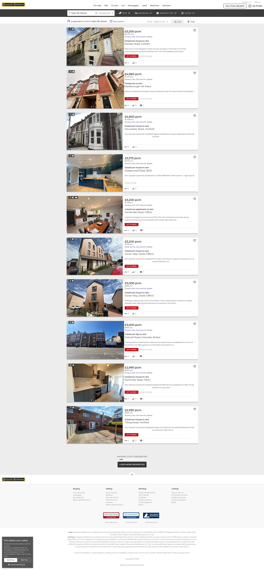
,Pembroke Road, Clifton (132, 214)
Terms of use (144, 553)
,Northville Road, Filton (132, 383)
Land (144, 5)
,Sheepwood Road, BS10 (132, 173)
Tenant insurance (145, 500)
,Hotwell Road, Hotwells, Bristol (132, 340)
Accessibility (122, 553)
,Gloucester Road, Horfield (132, 131)
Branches (154, 5)
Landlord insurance (178, 497)
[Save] (194, 30)
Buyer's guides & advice (81, 500)
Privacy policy (111, 553)
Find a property (79, 493)
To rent (114, 5)
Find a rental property (147, 493)
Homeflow (140, 565)
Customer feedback (82, 553)
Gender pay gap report (181, 553)
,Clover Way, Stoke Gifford (132, 256)
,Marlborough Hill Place (132, 89)
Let (123, 5)
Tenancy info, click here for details (138, 37)
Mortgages (133, 5)
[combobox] (82, 13)
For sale (97, 5)
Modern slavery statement (160, 553)
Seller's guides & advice (114, 505)
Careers (257, 2)
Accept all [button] (11, 560)
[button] (17, 564)
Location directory (98, 553)
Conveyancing (78, 497)
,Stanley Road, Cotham (132, 46)
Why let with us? (177, 493)
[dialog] (17, 552)
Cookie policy (133, 553)
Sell (106, 5)
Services (166, 5)
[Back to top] (13, 479)
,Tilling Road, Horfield (132, 425)
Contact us (246, 2)
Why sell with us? (112, 497)
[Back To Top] (132, 475)
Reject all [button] (24, 560)
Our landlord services (179, 495)
